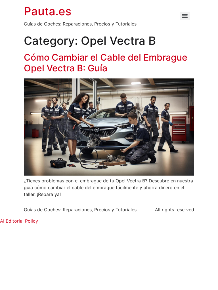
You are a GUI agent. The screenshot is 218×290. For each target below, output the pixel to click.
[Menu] (185, 16)
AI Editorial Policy (19, 221)
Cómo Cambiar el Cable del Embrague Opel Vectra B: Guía (105, 63)
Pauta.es (47, 11)
